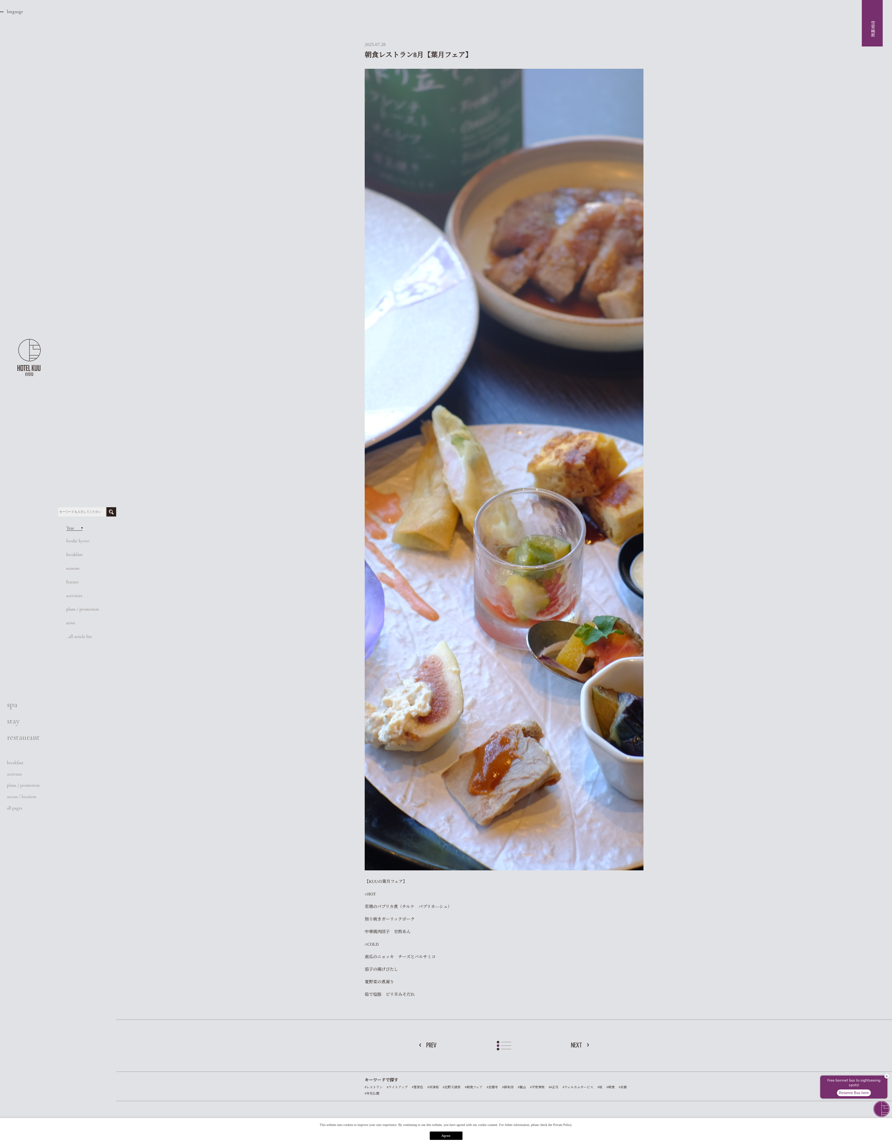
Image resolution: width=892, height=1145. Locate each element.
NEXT (576, 1045)
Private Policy (562, 1125)
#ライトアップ (397, 1087)
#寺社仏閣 (372, 1093)
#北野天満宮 (452, 1087)
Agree (446, 1136)
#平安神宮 (537, 1087)
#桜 (599, 1087)
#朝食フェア (473, 1087)
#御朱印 (508, 1087)
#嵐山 (522, 1087)
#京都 (623, 1087)
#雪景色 (417, 1087)
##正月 (553, 1087)
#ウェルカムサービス (578, 1087)
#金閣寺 (492, 1087)
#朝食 (611, 1087)
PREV (431, 1045)
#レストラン (374, 1087)
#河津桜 (433, 1087)
